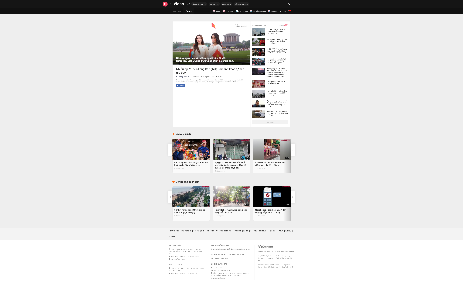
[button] (170, 150)
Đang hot (176, 11)
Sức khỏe (237, 231)
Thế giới (172, 237)
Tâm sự (288, 231)
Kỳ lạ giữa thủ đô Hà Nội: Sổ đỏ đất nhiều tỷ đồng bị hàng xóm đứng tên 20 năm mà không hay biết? (231, 165)
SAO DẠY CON (214, 4)
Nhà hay (280, 231)
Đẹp (202, 231)
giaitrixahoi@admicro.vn (222, 270)
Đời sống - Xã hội (182, 77)
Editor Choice (226, 4)
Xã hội (245, 231)
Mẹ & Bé (272, 231)
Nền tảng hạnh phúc (241, 4)
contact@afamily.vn (178, 259)
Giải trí (196, 231)
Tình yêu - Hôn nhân (258, 231)
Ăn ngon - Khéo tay (223, 231)
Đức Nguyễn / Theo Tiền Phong (213, 77)
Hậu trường (186, 231)
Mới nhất (189, 11)
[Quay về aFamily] (165, 4)
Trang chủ (174, 231)
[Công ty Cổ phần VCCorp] (265, 246)
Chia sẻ (181, 85)
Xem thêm (270, 122)
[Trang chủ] (179, 4)
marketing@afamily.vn (221, 258)
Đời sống (210, 231)
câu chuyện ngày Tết (199, 4)
